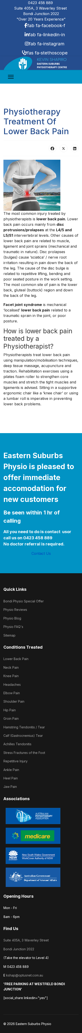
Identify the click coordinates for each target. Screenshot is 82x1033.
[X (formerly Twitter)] (63, 148)
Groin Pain (11, 718)
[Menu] (11, 77)
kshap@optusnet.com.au (24, 975)
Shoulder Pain (13, 701)
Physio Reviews (15, 610)
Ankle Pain (11, 770)
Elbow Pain (11, 693)
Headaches (12, 684)
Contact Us (41, 553)
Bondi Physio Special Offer (23, 601)
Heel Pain (10, 778)
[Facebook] (52, 148)
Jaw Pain (10, 787)
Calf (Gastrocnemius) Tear (23, 735)
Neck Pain (11, 667)
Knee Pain (11, 676)
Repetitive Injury (15, 761)
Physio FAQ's (13, 627)
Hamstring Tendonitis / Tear (24, 727)
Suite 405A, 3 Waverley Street (26, 940)
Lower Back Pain (15, 659)
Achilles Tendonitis (17, 744)
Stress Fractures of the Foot (24, 753)
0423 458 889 (41, 2)
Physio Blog (12, 618)
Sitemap (9, 635)
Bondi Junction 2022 (18, 949)
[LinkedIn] (75, 148)
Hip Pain (9, 710)
